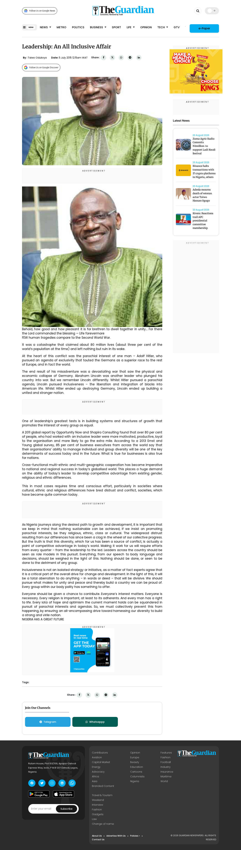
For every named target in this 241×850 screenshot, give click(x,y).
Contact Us (98, 839)
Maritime (166, 776)
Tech (161, 27)
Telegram (50, 722)
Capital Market (101, 762)
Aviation (97, 757)
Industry (165, 767)
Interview (97, 805)
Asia (94, 781)
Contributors (100, 752)
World (164, 781)
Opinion (146, 27)
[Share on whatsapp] (121, 57)
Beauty (134, 762)
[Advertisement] (196, 297)
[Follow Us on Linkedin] (62, 783)
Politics (78, 27)
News (44, 27)
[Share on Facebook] (103, 57)
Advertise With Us (116, 835)
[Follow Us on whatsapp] (72, 783)
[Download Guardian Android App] (38, 794)
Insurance (167, 771)
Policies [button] (134, 835)
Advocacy (98, 771)
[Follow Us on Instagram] (52, 783)
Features (166, 752)
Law (94, 819)
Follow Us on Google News (42, 10)
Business (97, 27)
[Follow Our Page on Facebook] (31, 783)
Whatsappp (97, 722)
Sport (116, 27)
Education (136, 767)
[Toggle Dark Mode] (212, 10)
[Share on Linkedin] (139, 57)
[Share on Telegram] (130, 57)
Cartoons (136, 771)
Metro (61, 27)
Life (129, 27)
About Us (97, 835)
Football (166, 762)
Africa (95, 776)
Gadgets (97, 814)
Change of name (103, 824)
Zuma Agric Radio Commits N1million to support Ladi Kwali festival (204, 146)
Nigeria (134, 781)
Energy (96, 767)
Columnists (137, 776)
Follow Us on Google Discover (43, 67)
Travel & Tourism (102, 795)
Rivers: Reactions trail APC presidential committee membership (203, 221)
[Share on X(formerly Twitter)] (112, 57)
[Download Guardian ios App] (63, 794)
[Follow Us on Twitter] (42, 783)
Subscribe (67, 809)
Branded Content (103, 786)
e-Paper (204, 28)
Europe (134, 757)
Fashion (165, 757)
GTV (177, 27)
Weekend (98, 800)
